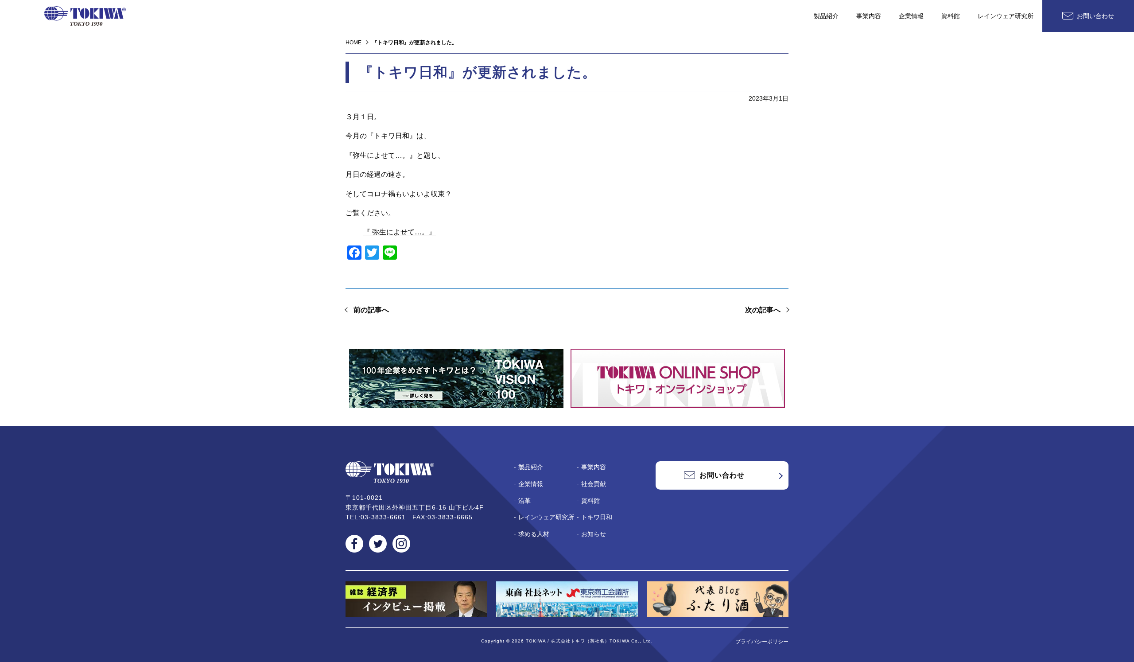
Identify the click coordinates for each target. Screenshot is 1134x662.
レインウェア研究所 (1005, 15)
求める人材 (533, 533)
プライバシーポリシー (761, 642)
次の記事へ (763, 310)
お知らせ (593, 533)
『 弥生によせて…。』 (399, 232)
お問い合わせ (1095, 15)
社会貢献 (593, 483)
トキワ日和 (596, 517)
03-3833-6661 (383, 517)
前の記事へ (371, 310)
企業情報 (911, 15)
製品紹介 (826, 15)
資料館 (950, 15)
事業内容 (868, 15)
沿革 (524, 500)
